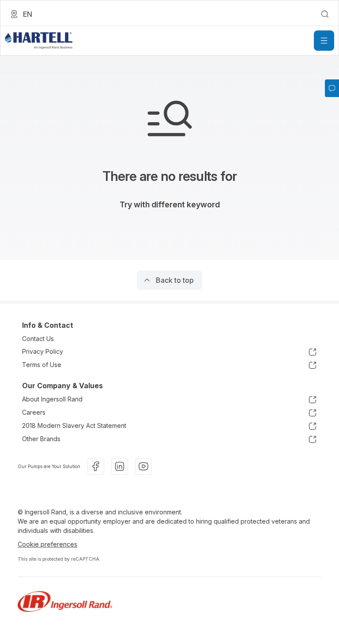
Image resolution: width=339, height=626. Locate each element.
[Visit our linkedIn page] (119, 466)
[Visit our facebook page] (95, 466)
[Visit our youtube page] (143, 466)
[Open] (324, 40)
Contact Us (38, 338)
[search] (325, 14)
